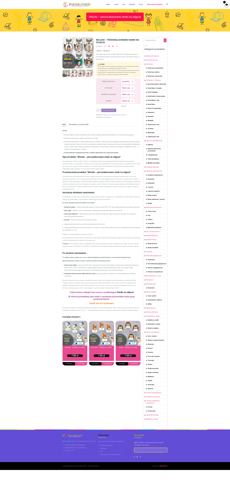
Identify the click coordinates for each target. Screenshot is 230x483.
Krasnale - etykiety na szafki (75, 347)
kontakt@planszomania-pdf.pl (106, 70)
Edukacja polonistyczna (154, 207)
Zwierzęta (151, 384)
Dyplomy (150, 144)
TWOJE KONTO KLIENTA (155, 4)
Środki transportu (153, 368)
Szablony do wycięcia (153, 397)
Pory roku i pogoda (154, 356)
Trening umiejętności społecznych (153, 402)
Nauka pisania (150, 308)
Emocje (150, 407)
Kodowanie (151, 183)
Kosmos (150, 348)
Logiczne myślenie (154, 191)
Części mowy (152, 211)
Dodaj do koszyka (108, 110)
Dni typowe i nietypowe (153, 80)
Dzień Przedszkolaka (154, 108)
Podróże (150, 352)
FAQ (123, 4)
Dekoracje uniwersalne (155, 76)
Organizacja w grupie (109, 115)
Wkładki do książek (154, 163)
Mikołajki (150, 120)
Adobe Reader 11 (82, 310)
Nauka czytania (151, 292)
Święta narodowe (153, 372)
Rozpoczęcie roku (153, 124)
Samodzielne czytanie (155, 300)
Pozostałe (151, 360)
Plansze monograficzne (155, 272)
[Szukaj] (165, 40)
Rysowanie (151, 288)
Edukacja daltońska (152, 167)
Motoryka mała (151, 284)
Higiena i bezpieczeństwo (156, 340)
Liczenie (150, 187)
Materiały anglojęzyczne (154, 256)
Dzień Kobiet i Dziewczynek (156, 96)
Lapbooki (149, 251)
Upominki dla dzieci (152, 415)
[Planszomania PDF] (76, 4)
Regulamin (103, 448)
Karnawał (151, 116)
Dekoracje (149, 64)
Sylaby (150, 304)
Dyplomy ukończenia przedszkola (154, 150)
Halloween (151, 112)
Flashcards (151, 259)
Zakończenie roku (153, 136)
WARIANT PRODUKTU (108, 81)
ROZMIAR (108, 101)
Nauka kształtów (153, 247)
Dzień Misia (151, 104)
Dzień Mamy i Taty (153, 100)
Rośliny (150, 364)
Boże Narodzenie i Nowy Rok (157, 84)
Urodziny (150, 128)
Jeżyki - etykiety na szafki (128, 347)
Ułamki (150, 203)
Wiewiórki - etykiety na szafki (101, 347)
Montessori (149, 280)
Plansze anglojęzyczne (155, 268)
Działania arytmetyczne (155, 175)
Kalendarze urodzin (154, 324)
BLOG (141, 4)
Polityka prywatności (106, 445)
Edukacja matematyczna (154, 171)
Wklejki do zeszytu (152, 419)
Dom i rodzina (152, 336)
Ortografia (151, 223)
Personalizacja (106, 117)
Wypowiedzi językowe (154, 227)
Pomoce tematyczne (152, 332)
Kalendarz (151, 344)
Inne (149, 215)
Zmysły (150, 380)
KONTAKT (132, 4)
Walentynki (151, 132)
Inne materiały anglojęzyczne (157, 263)
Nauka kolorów (152, 243)
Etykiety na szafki (153, 320)
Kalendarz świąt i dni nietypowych (110, 454)
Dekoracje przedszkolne (155, 68)
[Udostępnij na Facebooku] (105, 46)
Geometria (151, 179)
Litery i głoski (152, 296)
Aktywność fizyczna (152, 56)
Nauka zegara (152, 195)
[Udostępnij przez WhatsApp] (116, 46)
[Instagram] (140, 457)
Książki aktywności (152, 235)
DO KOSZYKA (81, 363)
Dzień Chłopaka (153, 92)
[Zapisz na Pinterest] (109, 46)
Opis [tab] (64, 124)
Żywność (150, 388)
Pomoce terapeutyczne (153, 393)
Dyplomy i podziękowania (154, 141)
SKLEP (108, 4)
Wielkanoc (151, 376)
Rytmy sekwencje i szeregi (156, 199)
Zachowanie (152, 411)
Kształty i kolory (151, 239)
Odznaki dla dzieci (152, 312)
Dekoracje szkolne (154, 72)
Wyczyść (123, 106)
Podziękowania (152, 155)
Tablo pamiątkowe (153, 159)
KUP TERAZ (69, 363)
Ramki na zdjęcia (121, 115)
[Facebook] (134, 457)
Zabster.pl (163, 466)
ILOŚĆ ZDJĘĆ (108, 88)
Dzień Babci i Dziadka (155, 88)
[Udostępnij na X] (112, 46)
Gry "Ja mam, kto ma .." (153, 231)
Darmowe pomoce (152, 60)
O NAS (116, 4)
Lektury (150, 219)
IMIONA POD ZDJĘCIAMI (108, 94)
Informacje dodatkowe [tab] (79, 124)
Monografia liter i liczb (153, 276)
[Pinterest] (137, 457)
